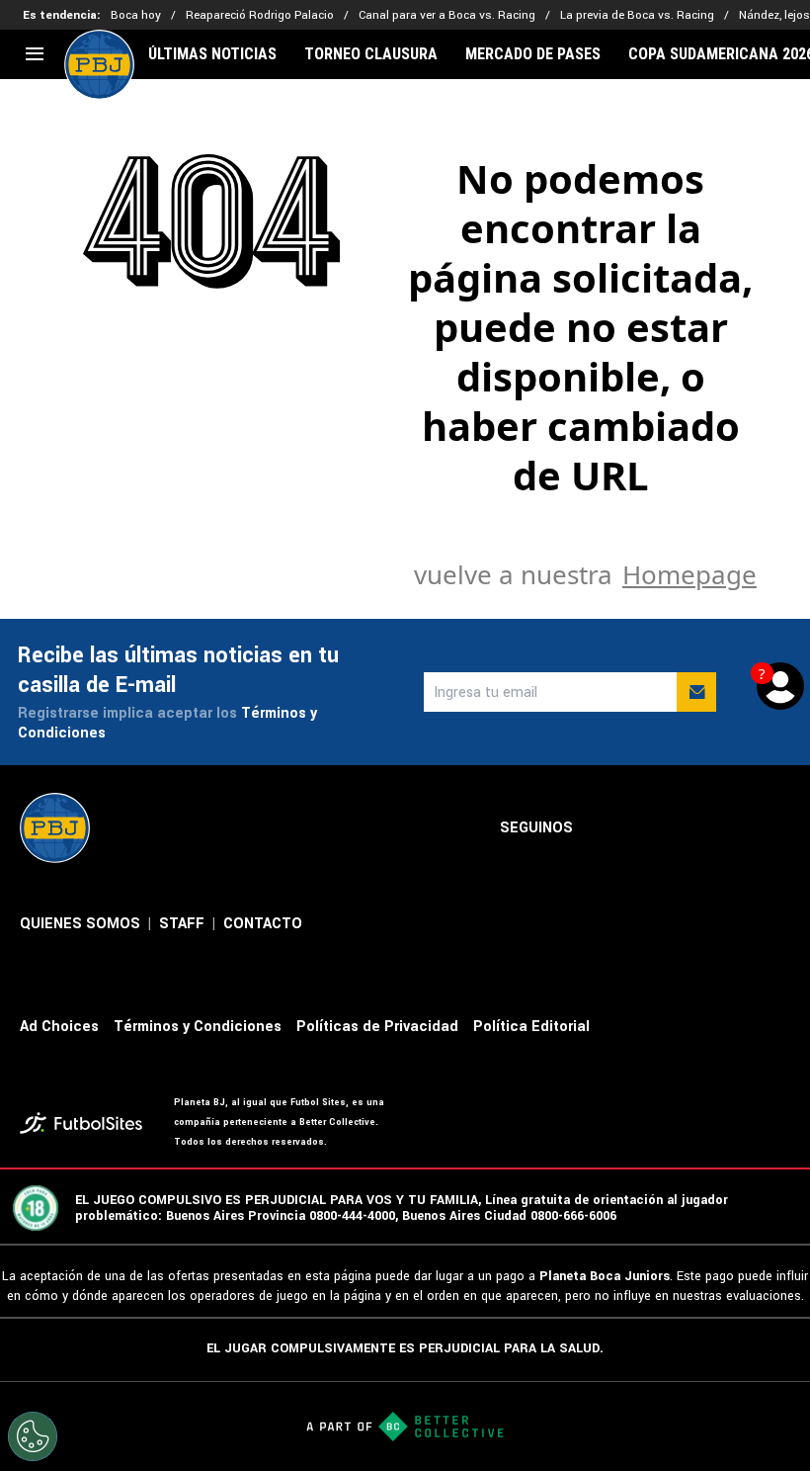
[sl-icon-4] (735, 828)
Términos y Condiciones (198, 1026)
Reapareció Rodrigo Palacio (260, 15)
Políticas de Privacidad (377, 1026)
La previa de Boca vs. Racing (637, 15)
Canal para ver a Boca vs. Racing (447, 15)
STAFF (181, 923)
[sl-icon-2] (648, 828)
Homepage (689, 574)
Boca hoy (136, 15)
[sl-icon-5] (778, 828)
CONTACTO (262, 923)
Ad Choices (59, 1026)
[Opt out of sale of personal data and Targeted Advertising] (32, 1436)
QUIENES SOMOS (80, 923)
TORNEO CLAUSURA (371, 54)
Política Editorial (531, 1026)
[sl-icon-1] (604, 828)
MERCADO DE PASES (533, 54)
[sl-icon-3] (691, 828)
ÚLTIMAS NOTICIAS (212, 54)
